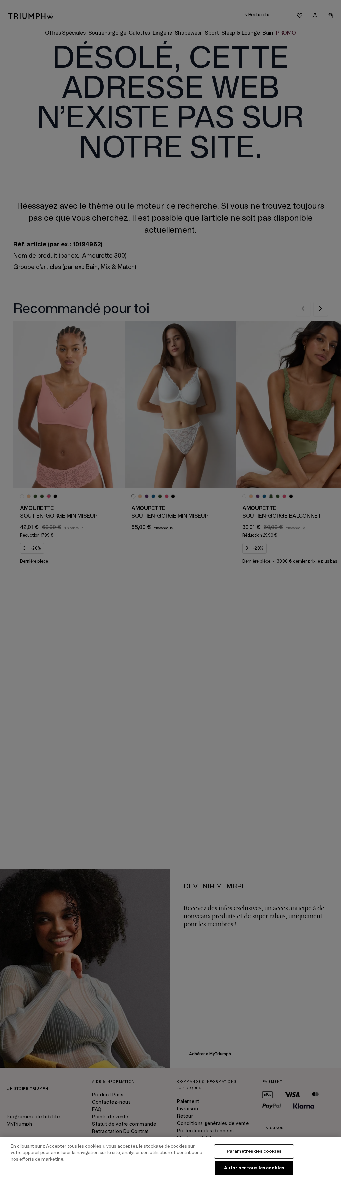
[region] (170, 1159)
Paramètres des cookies (254, 1151)
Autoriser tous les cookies (254, 1168)
